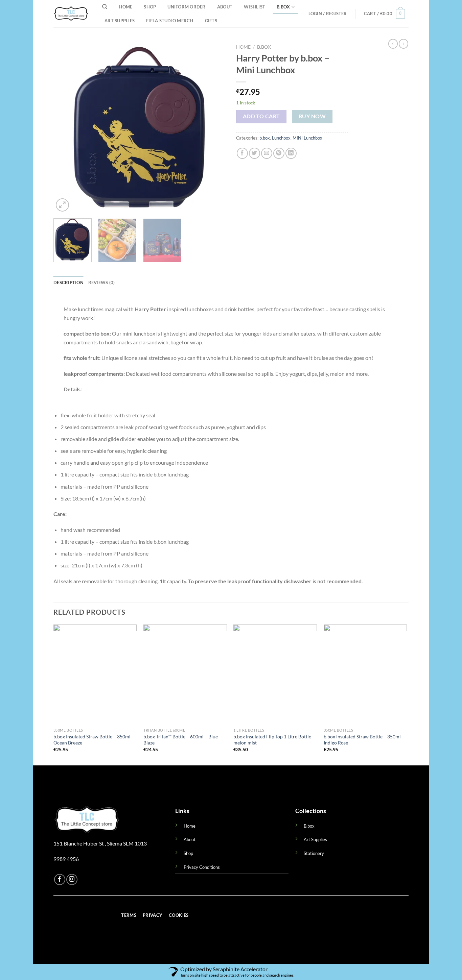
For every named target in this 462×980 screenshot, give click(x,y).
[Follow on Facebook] (59, 879)
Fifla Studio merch (169, 20)
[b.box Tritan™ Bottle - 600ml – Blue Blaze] (185, 674)
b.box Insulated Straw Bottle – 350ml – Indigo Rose (364, 740)
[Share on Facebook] (242, 153)
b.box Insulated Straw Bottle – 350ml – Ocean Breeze (93, 740)
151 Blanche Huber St (79, 843)
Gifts (211, 20)
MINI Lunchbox (307, 138)
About (224, 6)
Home (125, 6)
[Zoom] (62, 205)
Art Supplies (120, 20)
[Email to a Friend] (266, 153)
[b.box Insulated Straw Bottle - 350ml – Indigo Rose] (365, 674)
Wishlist (254, 6)
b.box (283, 6)
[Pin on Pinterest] (278, 153)
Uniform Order (186, 6)
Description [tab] (68, 282)
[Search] (105, 6)
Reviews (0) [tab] (101, 282)
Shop (150, 6)
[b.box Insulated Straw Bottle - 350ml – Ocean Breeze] (95, 674)
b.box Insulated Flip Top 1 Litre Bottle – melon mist (274, 740)
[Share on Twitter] (254, 153)
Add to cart (261, 116)
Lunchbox (281, 138)
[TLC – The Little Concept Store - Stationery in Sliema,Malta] (71, 13)
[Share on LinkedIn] (291, 153)
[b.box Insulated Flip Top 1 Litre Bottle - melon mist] (275, 674)
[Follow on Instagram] (71, 879)
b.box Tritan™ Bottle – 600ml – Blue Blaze (180, 740)
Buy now (312, 116)
